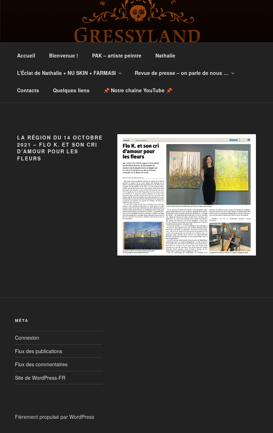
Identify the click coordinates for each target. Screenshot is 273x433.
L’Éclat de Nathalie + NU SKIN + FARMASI (66, 72)
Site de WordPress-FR (40, 377)
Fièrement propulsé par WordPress (54, 416)
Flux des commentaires (41, 364)
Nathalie (165, 55)
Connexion (27, 337)
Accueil (26, 55)
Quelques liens (71, 90)
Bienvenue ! (63, 55)
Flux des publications (38, 351)
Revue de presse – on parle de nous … (182, 72)
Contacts (28, 90)
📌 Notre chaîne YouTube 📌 (137, 90)
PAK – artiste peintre (116, 55)
